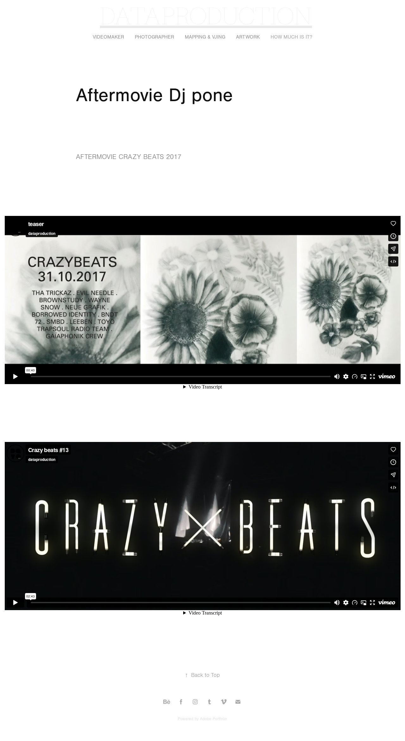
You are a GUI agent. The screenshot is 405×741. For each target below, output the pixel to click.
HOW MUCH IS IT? (291, 37)
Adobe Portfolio (213, 719)
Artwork (248, 37)
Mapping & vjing (205, 37)
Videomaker (108, 37)
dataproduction (206, 14)
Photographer (154, 37)
